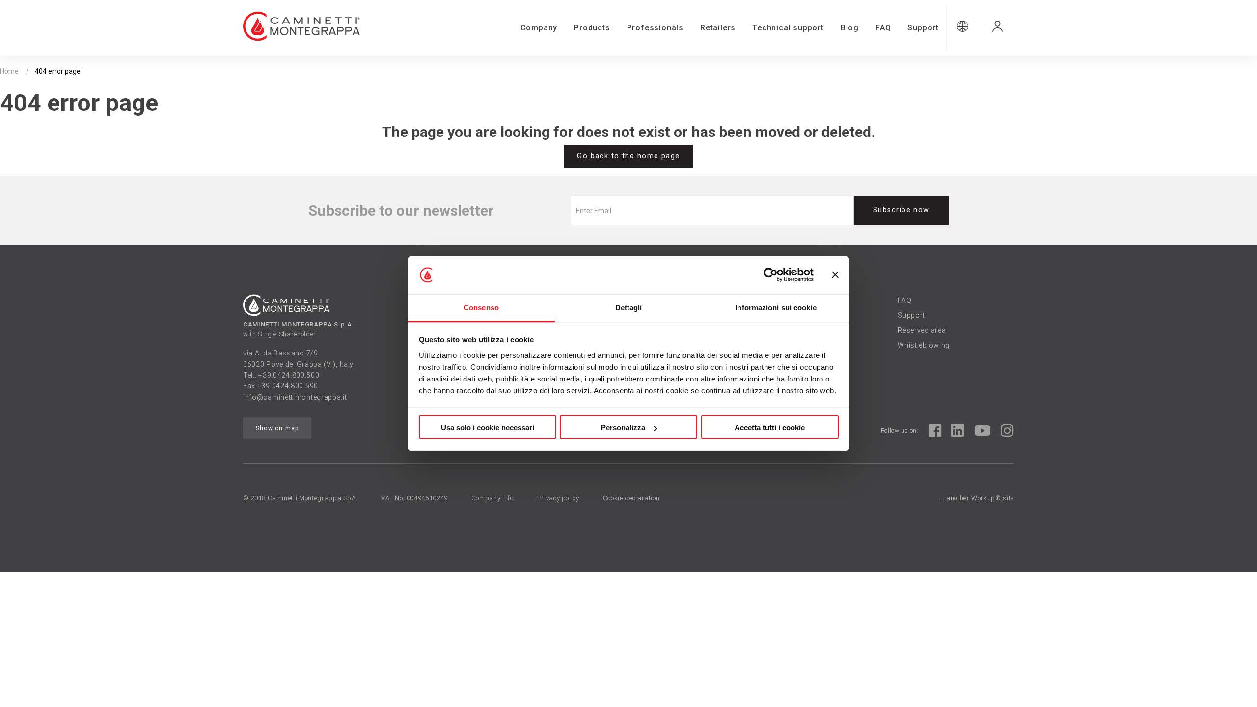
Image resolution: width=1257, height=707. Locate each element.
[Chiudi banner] (835, 275)
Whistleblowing (924, 345)
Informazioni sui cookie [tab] (775, 307)
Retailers (718, 27)
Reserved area (922, 330)
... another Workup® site (976, 498)
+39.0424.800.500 (288, 375)
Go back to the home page (628, 156)
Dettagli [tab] (628, 307)
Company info (492, 498)
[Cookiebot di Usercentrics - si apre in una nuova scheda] (771, 275)
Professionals (655, 27)
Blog (850, 27)
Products (592, 27)
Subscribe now (901, 210)
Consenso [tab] (481, 307)
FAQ (883, 27)
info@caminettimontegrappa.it (295, 397)
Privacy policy (558, 498)
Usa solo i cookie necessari (487, 427)
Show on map (277, 428)
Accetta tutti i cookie (770, 427)
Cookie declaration (631, 498)
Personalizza (623, 427)
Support (923, 27)
